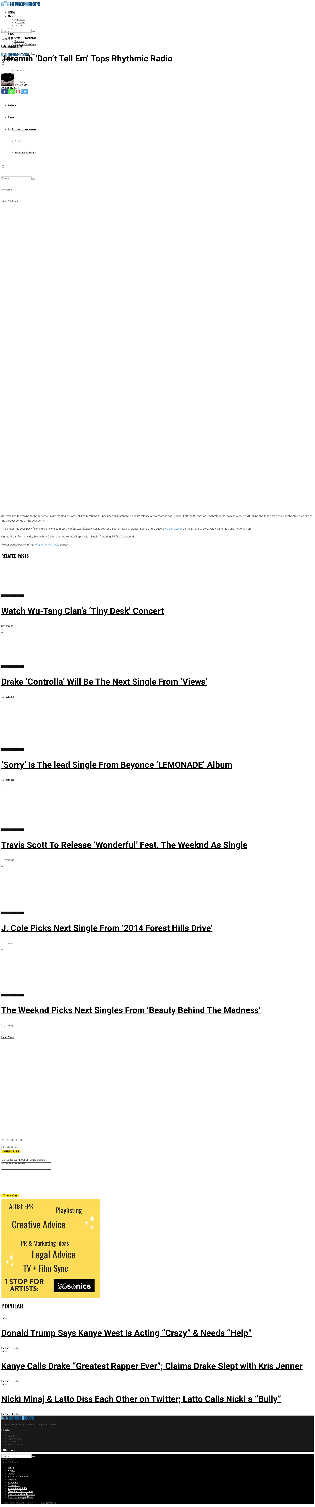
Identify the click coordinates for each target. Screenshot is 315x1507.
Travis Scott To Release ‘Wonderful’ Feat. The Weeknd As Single (124, 845)
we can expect (173, 528)
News (4, 1318)
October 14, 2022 (10, 1414)
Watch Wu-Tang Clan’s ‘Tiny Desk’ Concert (82, 611)
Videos (11, 1470)
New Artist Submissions (20, 1491)
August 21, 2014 (10, 87)
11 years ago (7, 860)
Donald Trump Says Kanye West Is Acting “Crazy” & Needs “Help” (126, 1333)
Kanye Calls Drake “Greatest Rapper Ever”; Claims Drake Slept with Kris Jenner (152, 1366)
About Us (13, 1482)
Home (11, 12)
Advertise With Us (17, 1488)
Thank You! (10, 1195)
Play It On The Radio (12, 46)
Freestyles (19, 22)
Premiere (19, 41)
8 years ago (7, 626)
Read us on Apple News (20, 1497)
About (11, 1435)
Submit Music (15, 1444)
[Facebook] (4, 91)
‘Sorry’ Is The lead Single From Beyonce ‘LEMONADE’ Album (116, 765)
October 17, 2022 (10, 1348)
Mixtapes (19, 25)
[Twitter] (24, 91)
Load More (7, 1037)
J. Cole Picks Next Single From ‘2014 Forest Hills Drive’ (106, 928)
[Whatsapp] (11, 91)
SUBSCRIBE (11, 1151)
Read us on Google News (21, 1494)
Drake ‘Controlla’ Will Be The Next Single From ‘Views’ (104, 682)
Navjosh (22, 84)
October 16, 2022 (10, 1381)
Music (11, 16)
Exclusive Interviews (25, 44)
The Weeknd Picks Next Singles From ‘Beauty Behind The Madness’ (131, 1010)
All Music (19, 19)
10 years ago (7, 696)
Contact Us (14, 1441)
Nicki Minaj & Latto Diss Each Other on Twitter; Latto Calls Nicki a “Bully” (141, 1399)
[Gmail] (18, 91)
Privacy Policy (15, 1438)
